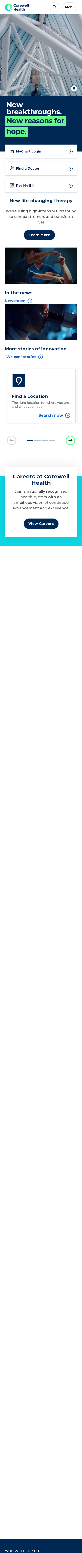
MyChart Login (28, 151)
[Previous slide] (11, 440)
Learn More (39, 235)
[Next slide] (70, 440)
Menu (70, 7)
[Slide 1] (30, 440)
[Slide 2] (37, 440)
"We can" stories (20, 357)
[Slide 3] (45, 440)
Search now (50, 415)
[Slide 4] (52, 440)
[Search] (54, 7)
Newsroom (15, 301)
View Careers (41, 524)
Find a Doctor (27, 168)
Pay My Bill (25, 185)
